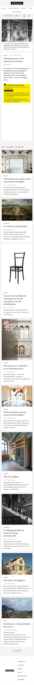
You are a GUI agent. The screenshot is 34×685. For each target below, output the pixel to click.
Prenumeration (8, 15)
